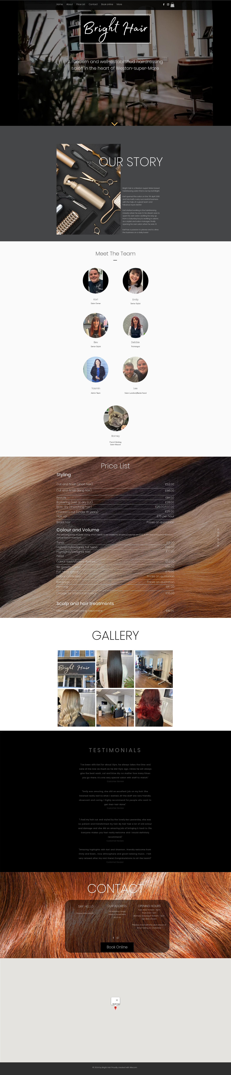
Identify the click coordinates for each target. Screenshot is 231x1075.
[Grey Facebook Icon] (113, 937)
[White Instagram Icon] (168, 4)
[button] (172, 4)
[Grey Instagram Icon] (117, 937)
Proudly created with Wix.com (124, 1067)
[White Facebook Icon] (163, 4)
